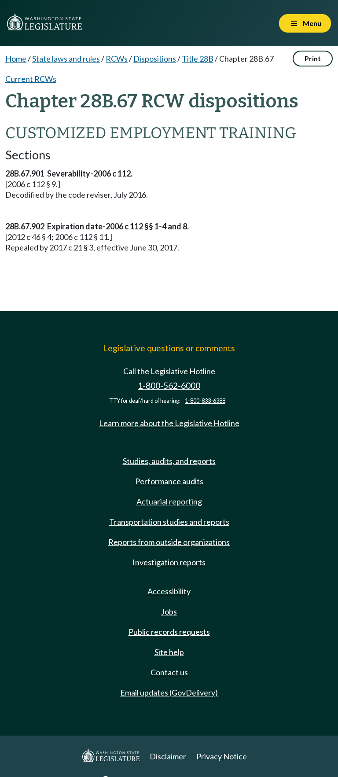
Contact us (169, 672)
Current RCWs (30, 79)
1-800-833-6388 (205, 401)
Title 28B (197, 58)
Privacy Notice (221, 756)
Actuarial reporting (169, 501)
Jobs (169, 611)
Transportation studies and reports (169, 522)
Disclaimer (168, 756)
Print (313, 58)
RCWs (117, 58)
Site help (169, 652)
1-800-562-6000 (169, 385)
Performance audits (169, 481)
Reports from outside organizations (169, 542)
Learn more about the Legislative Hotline (169, 423)
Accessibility (169, 591)
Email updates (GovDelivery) (169, 692)
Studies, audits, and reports (169, 461)
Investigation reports (169, 562)
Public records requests (169, 632)
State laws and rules (66, 58)
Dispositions (154, 58)
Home (15, 58)
